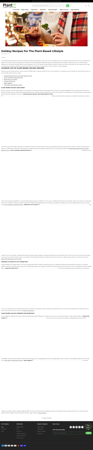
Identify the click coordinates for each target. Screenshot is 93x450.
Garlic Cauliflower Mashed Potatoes (13, 77)
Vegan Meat (40, 429)
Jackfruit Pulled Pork (9, 81)
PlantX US (6, 444)
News (2, 431)
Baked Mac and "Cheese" (10, 79)
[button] (25, 9)
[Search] (67, 5)
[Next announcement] (89, 1)
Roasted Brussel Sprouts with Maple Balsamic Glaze (18, 75)
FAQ (18, 429)
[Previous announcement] (3, 1)
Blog (2, 426)
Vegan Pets (40, 433)
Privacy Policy (20, 437)
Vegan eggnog (42, 412)
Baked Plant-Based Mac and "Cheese (11, 259)
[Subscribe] (88, 433)
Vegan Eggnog (8, 83)
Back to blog (47, 418)
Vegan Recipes (20, 426)
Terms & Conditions (21, 435)
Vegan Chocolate (41, 431)
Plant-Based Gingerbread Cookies (13, 85)
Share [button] (4, 57)
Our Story (3, 429)
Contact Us (19, 431)
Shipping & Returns (21, 433)
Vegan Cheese (40, 426)
